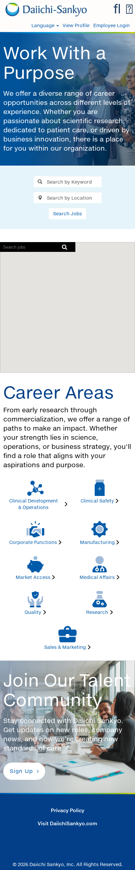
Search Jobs (67, 213)
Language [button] (43, 25)
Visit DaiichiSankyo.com (67, 823)
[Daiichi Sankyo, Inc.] (44, 9)
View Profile (76, 25)
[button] (129, 9)
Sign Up (21, 771)
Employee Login (111, 25)
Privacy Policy (67, 810)
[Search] (117, 9)
